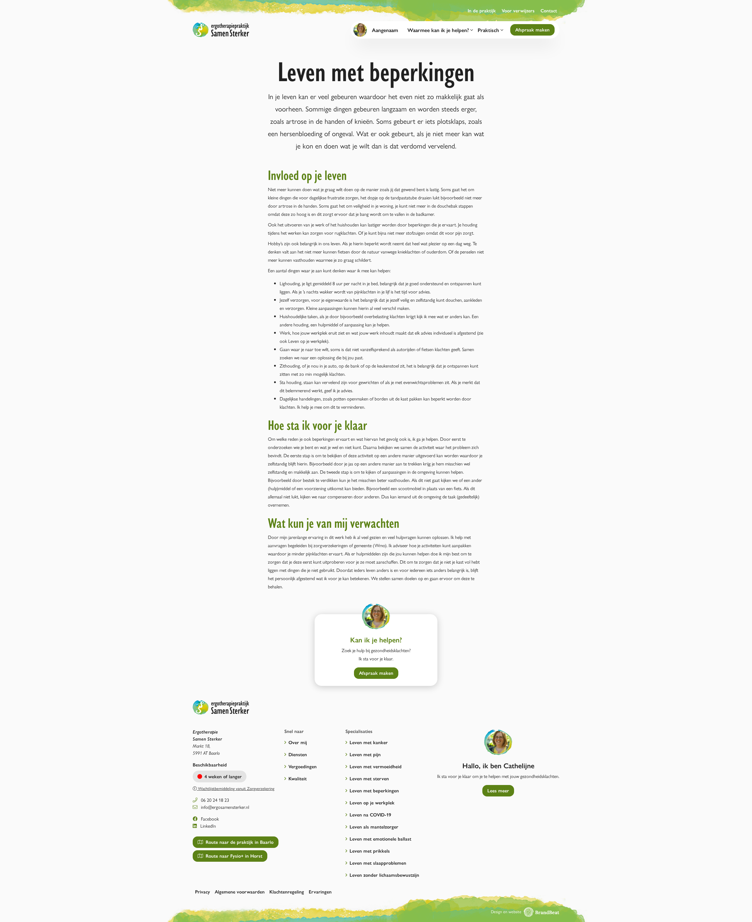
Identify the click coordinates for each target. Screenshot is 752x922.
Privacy (202, 891)
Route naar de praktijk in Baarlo (238, 842)
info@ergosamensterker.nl (224, 807)
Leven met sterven (369, 778)
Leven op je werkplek (372, 802)
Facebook (209, 818)
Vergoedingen (302, 766)
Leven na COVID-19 (370, 814)
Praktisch (489, 30)
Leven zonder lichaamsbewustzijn (384, 874)
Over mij (297, 742)
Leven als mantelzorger (374, 826)
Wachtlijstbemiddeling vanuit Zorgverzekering (235, 788)
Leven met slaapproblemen (378, 862)
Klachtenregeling (286, 891)
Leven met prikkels (370, 850)
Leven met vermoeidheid (376, 766)
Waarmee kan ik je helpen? (438, 30)
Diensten (297, 754)
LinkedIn (207, 825)
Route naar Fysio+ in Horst (233, 855)
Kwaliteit (297, 778)
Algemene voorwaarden (240, 891)
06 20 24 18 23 (214, 799)
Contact (548, 10)
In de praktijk (482, 10)
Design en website (507, 911)
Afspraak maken (532, 29)
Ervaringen (320, 891)
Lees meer (498, 790)
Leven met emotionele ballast (380, 838)
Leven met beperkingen (374, 790)
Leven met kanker (369, 742)
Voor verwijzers (518, 10)
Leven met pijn (365, 754)
